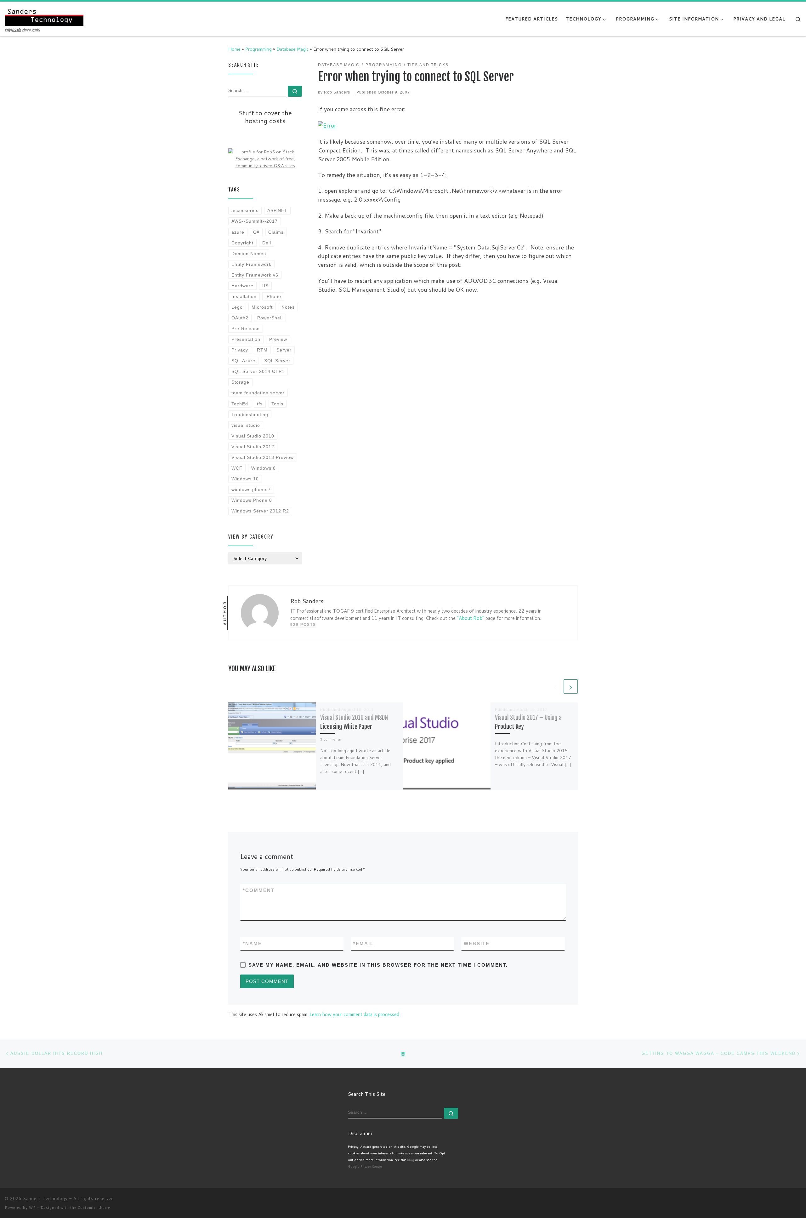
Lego (237, 307)
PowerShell (270, 317)
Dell (266, 242)
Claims (276, 232)
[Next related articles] (571, 686)
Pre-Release (245, 328)
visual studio (245, 425)
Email (363, 943)
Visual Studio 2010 (252, 435)
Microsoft (262, 307)
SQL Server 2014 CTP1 (258, 371)
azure (237, 232)
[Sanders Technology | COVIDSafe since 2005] (44, 15)
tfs (260, 403)
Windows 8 (263, 468)
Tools (277, 403)
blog (410, 1160)
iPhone (273, 296)
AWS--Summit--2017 (254, 221)
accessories (244, 210)
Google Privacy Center (365, 1166)
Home (234, 49)
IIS (265, 285)
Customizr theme (94, 1207)
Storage (240, 382)
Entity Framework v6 (254, 274)
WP (32, 1207)
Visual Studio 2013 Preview (262, 457)
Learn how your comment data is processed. (354, 1014)
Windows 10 (245, 478)
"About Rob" (470, 618)
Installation (244, 296)
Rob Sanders (337, 92)
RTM (262, 349)
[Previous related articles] (555, 686)
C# (256, 232)
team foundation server (258, 392)
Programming (258, 49)
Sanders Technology (45, 1198)
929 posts (303, 624)
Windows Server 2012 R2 (260, 510)
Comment (259, 890)
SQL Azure (243, 360)
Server (284, 349)
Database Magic (292, 49)
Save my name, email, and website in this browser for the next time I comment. (378, 965)
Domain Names (248, 253)
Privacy (239, 349)
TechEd (239, 403)
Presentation (245, 339)
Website (477, 943)
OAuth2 (239, 317)
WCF (236, 468)
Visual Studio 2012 (252, 446)
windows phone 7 (251, 489)
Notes (288, 307)
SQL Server (277, 360)
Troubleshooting (249, 414)
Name (252, 943)
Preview (278, 339)
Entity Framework (251, 264)
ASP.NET (277, 210)
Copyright (242, 242)
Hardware (242, 285)
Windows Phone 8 (251, 500)
